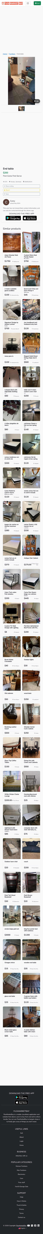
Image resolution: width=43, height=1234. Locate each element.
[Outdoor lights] (31, 646)
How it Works (21, 1201)
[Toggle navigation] (28, 3)
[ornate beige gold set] (12, 916)
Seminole (18, 182)
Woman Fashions (21, 1166)
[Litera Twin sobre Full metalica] (12, 579)
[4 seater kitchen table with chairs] (31, 1017)
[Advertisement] (21, 29)
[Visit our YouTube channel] (28, 1225)
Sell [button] (38, 3)
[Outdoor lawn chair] (12, 848)
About (22, 1137)
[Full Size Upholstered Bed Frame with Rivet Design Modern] (31, 613)
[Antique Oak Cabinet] (31, 545)
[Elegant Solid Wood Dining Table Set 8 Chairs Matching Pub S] (31, 343)
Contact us (21, 1217)
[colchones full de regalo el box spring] (31, 444)
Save (7, 194)
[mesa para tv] (12, 343)
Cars (21, 1178)
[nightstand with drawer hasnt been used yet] (12, 815)
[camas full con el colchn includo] (12, 545)
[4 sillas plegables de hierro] (12, 410)
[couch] (31, 848)
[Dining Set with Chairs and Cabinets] (31, 747)
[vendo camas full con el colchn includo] (31, 477)
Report (8, 190)
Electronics (21, 1174)
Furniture (12, 54)
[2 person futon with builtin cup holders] (31, 983)
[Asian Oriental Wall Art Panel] (12, 242)
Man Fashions (21, 1170)
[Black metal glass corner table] (12, 1017)
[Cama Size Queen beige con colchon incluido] (31, 579)
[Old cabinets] (12, 680)
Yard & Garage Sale (21, 1186)
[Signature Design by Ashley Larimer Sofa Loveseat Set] (12, 309)
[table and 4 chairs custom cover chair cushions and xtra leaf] (31, 376)
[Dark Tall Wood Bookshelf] (12, 882)
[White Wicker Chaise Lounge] (12, 781)
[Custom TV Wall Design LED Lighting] (12, 613)
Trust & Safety (21, 1205)
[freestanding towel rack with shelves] (31, 781)
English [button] (22, 1228)
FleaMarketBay (21, 1226)
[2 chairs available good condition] (12, 275)
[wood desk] (31, 680)
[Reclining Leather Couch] (12, 714)
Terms (21, 1213)
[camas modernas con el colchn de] (12, 444)
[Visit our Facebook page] (35, 1225)
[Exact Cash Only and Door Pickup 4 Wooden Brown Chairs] (31, 275)
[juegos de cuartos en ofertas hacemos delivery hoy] (12, 511)
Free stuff (21, 1182)
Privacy (21, 1209)
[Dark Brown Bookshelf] (31, 882)
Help (21, 1197)
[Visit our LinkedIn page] (38, 1225)
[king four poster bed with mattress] (31, 916)
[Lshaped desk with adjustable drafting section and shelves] (12, 376)
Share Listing (9, 186)
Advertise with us (21, 1156)
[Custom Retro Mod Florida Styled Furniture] (31, 242)
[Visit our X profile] (32, 1225)
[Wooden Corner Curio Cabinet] (31, 714)
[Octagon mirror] (12, 949)
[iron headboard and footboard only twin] (31, 309)
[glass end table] (12, 983)
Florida (13, 182)
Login (21, 1141)
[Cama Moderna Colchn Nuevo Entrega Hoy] (12, 477)
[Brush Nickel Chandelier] (12, 646)
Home (5, 54)
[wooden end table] (31, 949)
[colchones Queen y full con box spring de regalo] (31, 410)
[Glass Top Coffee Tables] (12, 747)
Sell (21, 1133)
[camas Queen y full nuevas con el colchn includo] (31, 511)
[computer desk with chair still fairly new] (31, 815)
